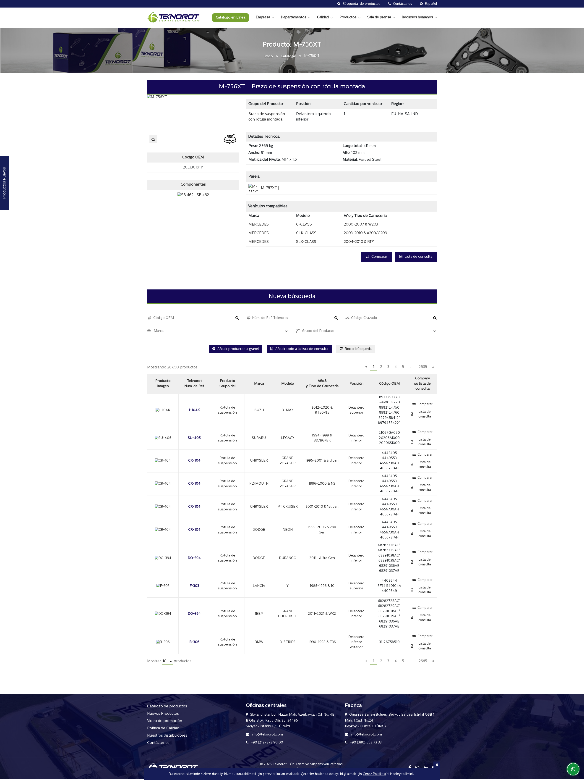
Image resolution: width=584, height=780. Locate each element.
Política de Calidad (163, 728)
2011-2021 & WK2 (322, 614)
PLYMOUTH (259, 484)
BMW (259, 642)
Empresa (263, 17)
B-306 (194, 642)
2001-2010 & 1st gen (322, 507)
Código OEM (389, 384)
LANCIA (259, 586)
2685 (423, 367)
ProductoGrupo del (227, 383)
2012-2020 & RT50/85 (322, 410)
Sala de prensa (379, 17)
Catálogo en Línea (230, 17)
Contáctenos (158, 743)
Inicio (268, 56)
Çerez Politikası (374, 774)
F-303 (194, 586)
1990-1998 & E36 (322, 642)
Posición (356, 384)
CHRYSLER (259, 460)
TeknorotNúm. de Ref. (194, 383)
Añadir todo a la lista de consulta (301, 349)
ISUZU (259, 410)
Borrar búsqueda (358, 349)
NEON (288, 530)
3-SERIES (287, 642)
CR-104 (194, 460)
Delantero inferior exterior (356, 642)
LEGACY (287, 438)
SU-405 (194, 438)
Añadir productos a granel (237, 349)
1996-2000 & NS (322, 484)
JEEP (259, 614)
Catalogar (288, 56)
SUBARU (259, 438)
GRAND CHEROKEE (287, 614)
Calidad (323, 17)
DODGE (259, 530)
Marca (259, 384)
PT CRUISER (288, 507)
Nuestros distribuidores (167, 736)
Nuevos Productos (163, 714)
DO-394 (194, 558)
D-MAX (288, 410)
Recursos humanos (417, 17)
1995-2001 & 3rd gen (322, 460)
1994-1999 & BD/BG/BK (322, 438)
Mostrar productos (169, 661)
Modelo (287, 384)
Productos (348, 17)
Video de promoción (164, 721)
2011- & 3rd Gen (322, 558)
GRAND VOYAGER (288, 461)
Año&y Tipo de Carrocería (322, 383)
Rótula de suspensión (227, 410)
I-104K (194, 410)
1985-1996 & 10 (322, 586)
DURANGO (287, 558)
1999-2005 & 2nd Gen (322, 530)
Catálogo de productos (167, 706)
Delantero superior (356, 410)
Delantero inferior (356, 438)
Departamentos (293, 17)
